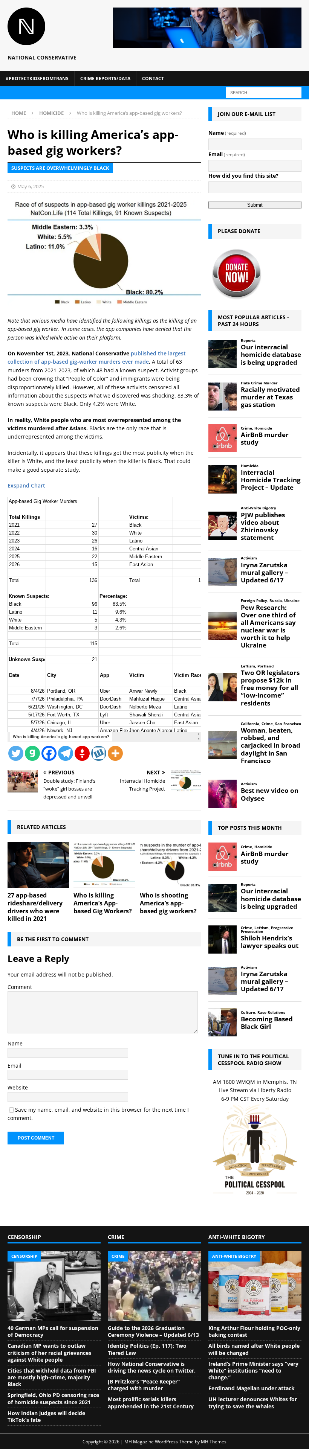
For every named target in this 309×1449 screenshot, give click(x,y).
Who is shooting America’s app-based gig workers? (168, 903)
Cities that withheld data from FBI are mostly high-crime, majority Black (52, 1377)
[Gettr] (82, 753)
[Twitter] (15, 753)
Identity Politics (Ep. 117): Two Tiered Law (147, 1349)
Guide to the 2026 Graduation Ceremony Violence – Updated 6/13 (153, 1331)
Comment (20, 986)
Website (18, 1087)
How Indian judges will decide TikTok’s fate (46, 1416)
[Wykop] (98, 753)
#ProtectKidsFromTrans (37, 78)
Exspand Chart (26, 485)
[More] (115, 753)
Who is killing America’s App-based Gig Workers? (102, 903)
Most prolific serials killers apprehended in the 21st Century (151, 1402)
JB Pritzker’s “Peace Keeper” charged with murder (144, 1385)
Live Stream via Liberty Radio (255, 1090)
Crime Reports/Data (105, 78)
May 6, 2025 (30, 186)
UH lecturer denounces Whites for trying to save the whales (252, 1402)
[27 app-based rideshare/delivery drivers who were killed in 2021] (38, 865)
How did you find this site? (243, 175)
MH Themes (213, 1441)
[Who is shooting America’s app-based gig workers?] (170, 865)
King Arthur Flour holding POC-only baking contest (254, 1331)
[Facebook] (49, 753)
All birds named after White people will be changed (254, 1349)
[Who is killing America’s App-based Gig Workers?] (104, 865)
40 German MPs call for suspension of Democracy (53, 1331)
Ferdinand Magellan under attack (251, 1388)
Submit (255, 205)
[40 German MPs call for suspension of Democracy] (54, 1286)
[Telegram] (65, 753)
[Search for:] (263, 92)
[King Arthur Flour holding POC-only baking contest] (254, 1286)
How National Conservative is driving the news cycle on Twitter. (152, 1367)
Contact (153, 78)
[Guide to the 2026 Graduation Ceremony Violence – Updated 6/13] (154, 1286)
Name (15, 1043)
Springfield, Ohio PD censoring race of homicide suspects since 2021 (53, 1398)
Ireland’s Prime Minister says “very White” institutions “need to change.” (253, 1370)
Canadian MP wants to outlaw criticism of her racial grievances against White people (49, 1352)
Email (14, 1065)
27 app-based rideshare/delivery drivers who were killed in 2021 (35, 907)
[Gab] (32, 753)
